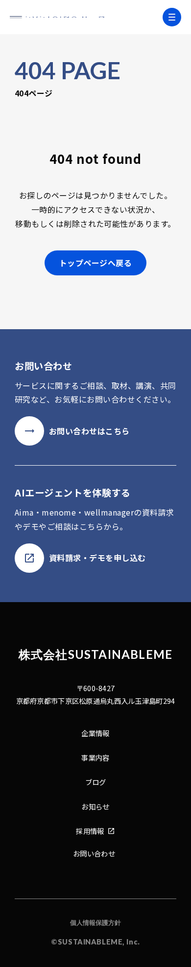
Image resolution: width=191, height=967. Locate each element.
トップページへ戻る (95, 263)
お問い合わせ (94, 853)
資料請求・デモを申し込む (97, 557)
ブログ (95, 782)
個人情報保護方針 (95, 922)
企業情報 (95, 733)
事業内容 (95, 757)
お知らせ (95, 806)
